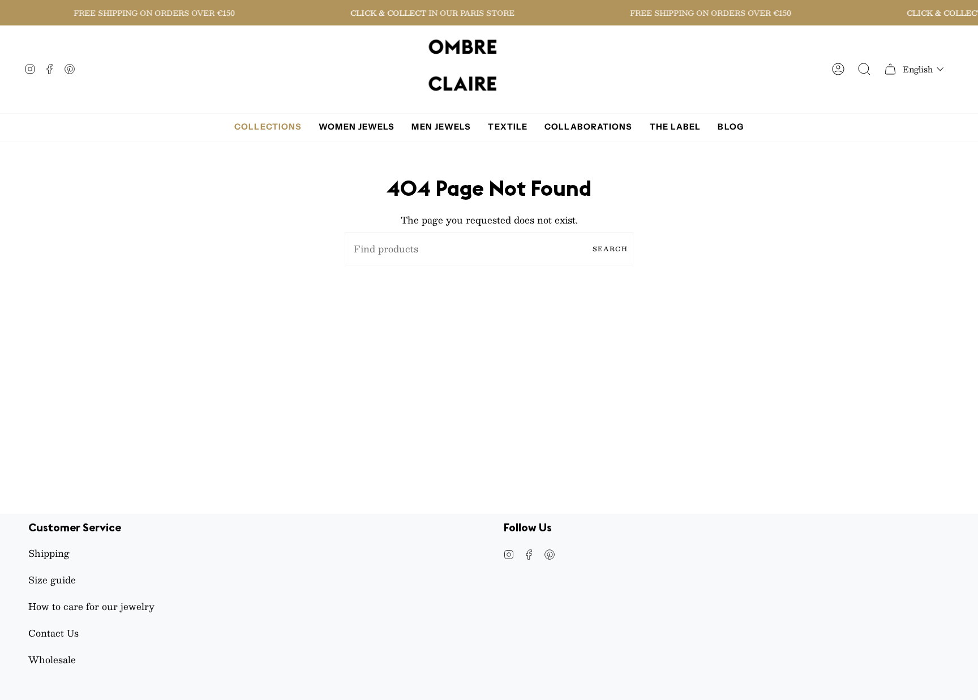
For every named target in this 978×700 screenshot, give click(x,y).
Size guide (52, 579)
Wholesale (52, 659)
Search (610, 248)
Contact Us (53, 633)
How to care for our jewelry (91, 606)
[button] (923, 69)
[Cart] (890, 69)
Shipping (49, 553)
